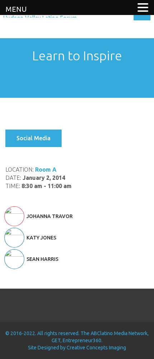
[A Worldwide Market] (95, 80)
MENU (16, 9)
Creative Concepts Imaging (96, 347)
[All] (77, 80)
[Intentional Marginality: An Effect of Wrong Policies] (58, 80)
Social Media (33, 138)
